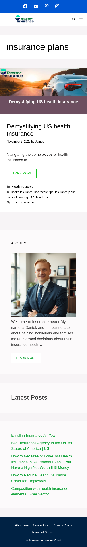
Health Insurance (22, 186)
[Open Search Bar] (73, 19)
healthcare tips (43, 192)
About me (22, 525)
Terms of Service (43, 532)
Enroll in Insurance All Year (33, 435)
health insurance (22, 192)
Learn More (21, 173)
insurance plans (65, 192)
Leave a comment (23, 202)
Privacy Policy (62, 525)
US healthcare (40, 197)
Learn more (26, 358)
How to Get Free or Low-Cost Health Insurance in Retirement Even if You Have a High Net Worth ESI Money (41, 462)
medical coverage (18, 197)
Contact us (40, 525)
